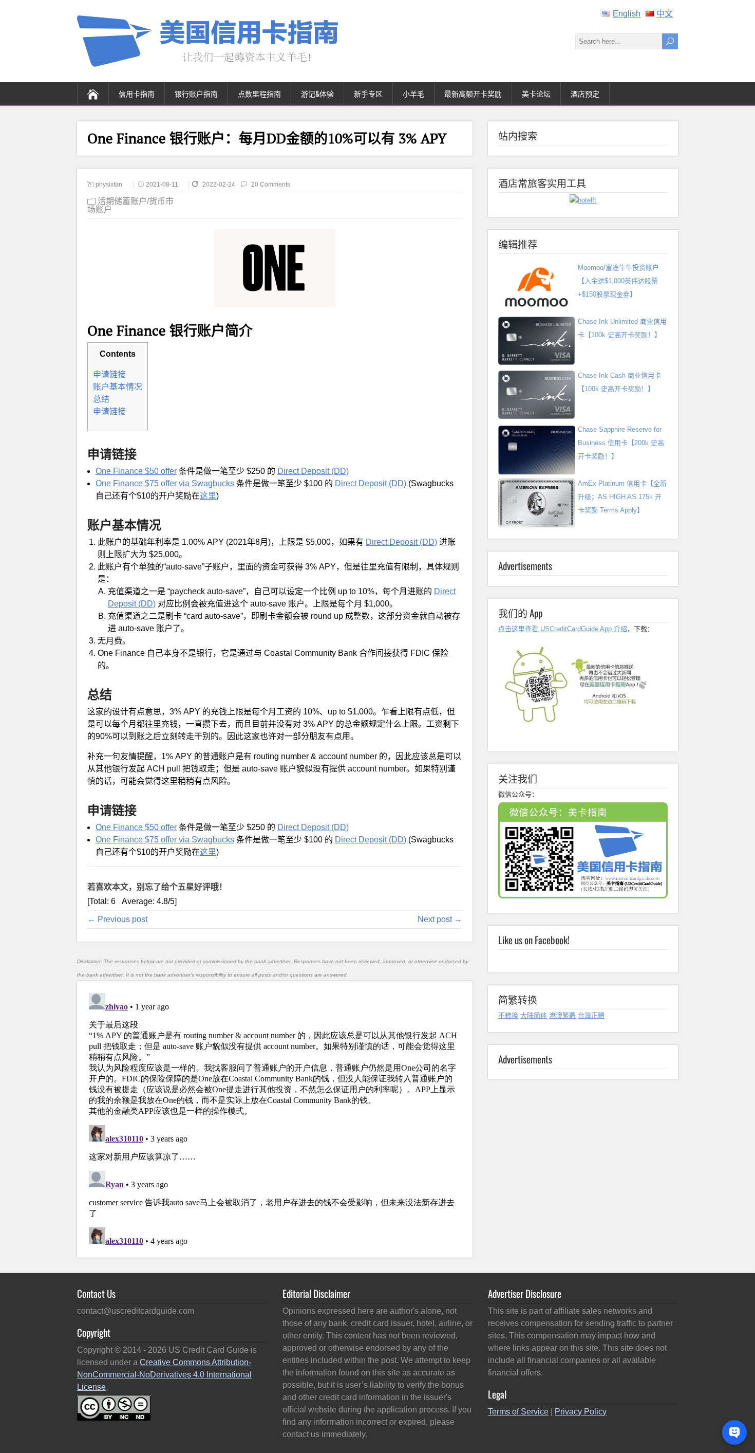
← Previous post (117, 919)
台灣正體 (591, 1015)
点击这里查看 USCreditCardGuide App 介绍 (562, 629)
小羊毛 (413, 93)
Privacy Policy (581, 1411)
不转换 (508, 1015)
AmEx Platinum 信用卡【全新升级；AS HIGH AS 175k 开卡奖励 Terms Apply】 (622, 497)
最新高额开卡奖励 (473, 93)
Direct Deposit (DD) (313, 471)
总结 (101, 399)
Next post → (440, 919)
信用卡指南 (137, 93)
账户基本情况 (117, 386)
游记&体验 (317, 93)
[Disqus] (274, 1117)
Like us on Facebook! (534, 939)
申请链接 (109, 374)
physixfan (109, 184)
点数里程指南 (259, 93)
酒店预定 (585, 93)
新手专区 (368, 93)
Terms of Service (518, 1411)
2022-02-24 (219, 184)
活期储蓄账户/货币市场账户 (130, 205)
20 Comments (270, 184)
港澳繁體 (562, 1015)
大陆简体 (533, 1015)
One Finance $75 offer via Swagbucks (165, 483)
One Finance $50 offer (136, 471)
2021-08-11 (162, 184)
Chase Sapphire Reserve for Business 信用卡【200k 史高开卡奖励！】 (621, 443)
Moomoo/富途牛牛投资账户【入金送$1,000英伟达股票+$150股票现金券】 (618, 281)
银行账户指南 (196, 93)
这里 (208, 495)
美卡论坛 (536, 93)
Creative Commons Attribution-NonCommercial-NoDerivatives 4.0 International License (164, 1374)
